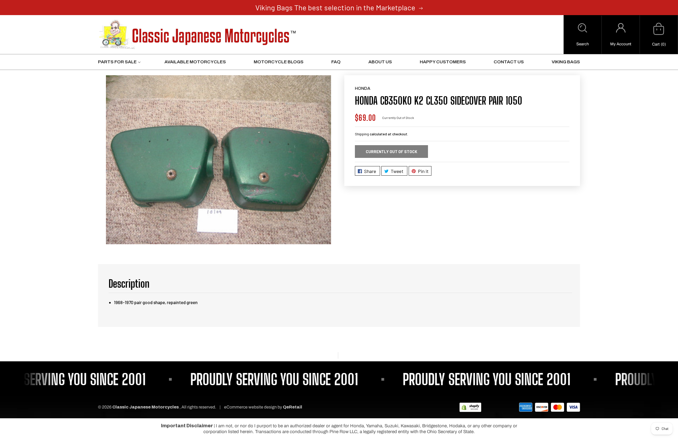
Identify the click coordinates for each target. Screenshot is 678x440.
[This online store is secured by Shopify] (470, 407)
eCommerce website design (251, 407)
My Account (620, 44)
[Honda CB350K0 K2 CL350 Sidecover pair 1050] (218, 159)
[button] (582, 35)
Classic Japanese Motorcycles (145, 407)
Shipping (362, 134)
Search (582, 44)
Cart (655, 44)
